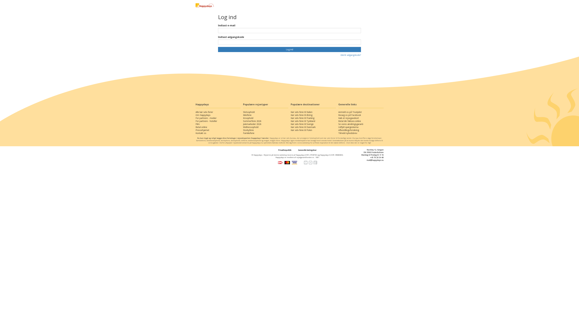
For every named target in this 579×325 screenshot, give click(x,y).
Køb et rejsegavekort (348, 118)
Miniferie (247, 115)
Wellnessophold (250, 127)
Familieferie (248, 133)
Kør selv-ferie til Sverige (302, 124)
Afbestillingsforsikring (348, 130)
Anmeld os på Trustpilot (350, 112)
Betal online (201, 127)
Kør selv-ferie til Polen (301, 130)
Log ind (289, 49)
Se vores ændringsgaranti (350, 124)
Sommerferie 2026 (252, 121)
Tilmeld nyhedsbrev (347, 133)
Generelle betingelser (307, 150)
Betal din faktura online (349, 121)
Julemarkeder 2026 (252, 124)
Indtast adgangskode (231, 37)
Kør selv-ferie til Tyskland (303, 121)
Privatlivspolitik (284, 150)
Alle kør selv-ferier (204, 112)
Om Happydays (203, 115)
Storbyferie (248, 130)
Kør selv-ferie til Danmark (303, 127)
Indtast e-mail (226, 25)
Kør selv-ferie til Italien (301, 112)
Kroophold (248, 118)
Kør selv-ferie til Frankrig (302, 118)
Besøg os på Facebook (349, 115)
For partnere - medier (206, 118)
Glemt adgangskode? (350, 55)
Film (198, 124)
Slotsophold (249, 112)
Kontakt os (201, 133)
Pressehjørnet (202, 130)
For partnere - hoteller (206, 121)
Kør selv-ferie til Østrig (301, 115)
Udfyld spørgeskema (348, 127)
